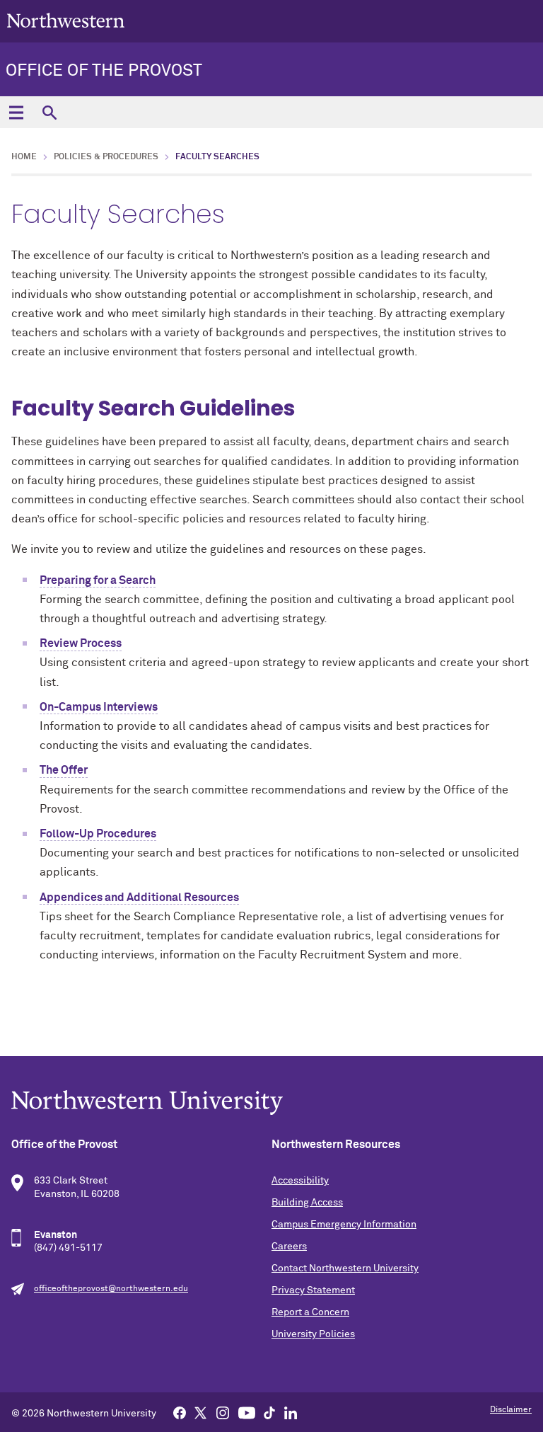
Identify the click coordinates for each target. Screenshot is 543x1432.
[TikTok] (269, 1412)
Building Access (307, 1203)
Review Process (81, 643)
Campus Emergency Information (344, 1225)
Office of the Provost (104, 70)
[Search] (49, 112)
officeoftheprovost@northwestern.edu (111, 1289)
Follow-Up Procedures (98, 834)
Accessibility (300, 1181)
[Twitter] (200, 1412)
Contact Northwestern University (345, 1268)
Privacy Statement (313, 1290)
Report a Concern (310, 1312)
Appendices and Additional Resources (139, 897)
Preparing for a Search (98, 580)
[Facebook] (179, 1412)
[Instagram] (222, 1412)
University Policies (313, 1334)
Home (24, 157)
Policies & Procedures (106, 157)
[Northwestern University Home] (66, 20)
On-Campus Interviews (99, 707)
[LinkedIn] (290, 1412)
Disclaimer (511, 1410)
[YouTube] (246, 1412)
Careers (289, 1246)
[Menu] (16, 112)
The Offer (64, 770)
